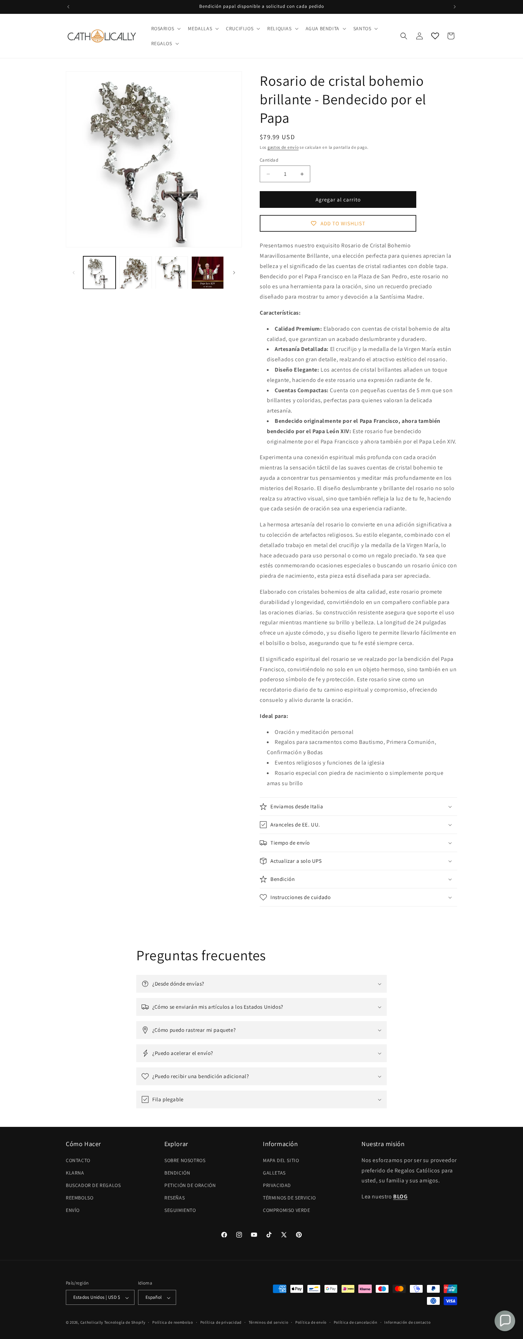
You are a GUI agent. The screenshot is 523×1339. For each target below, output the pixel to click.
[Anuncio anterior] (68, 7)
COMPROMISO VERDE (286, 1210)
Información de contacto (407, 1322)
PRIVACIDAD (277, 1185)
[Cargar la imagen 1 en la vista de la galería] (99, 272)
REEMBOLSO (79, 1197)
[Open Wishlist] (435, 36)
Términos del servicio (269, 1322)
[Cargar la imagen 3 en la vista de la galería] (171, 272)
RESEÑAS (174, 1197)
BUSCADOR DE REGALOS (93, 1185)
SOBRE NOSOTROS (184, 1160)
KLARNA (75, 1172)
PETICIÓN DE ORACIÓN (190, 1185)
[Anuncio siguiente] (455, 7)
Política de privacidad (221, 1322)
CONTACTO (78, 1160)
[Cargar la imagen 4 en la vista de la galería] (207, 272)
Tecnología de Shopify (125, 1322)
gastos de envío (283, 147)
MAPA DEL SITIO (281, 1160)
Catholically (91, 1322)
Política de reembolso (172, 1322)
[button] (165, 28)
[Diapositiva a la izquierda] (73, 272)
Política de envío (311, 1322)
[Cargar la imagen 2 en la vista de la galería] (135, 272)
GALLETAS (274, 1172)
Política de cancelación (355, 1322)
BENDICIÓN (177, 1172)
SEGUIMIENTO (180, 1210)
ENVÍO (73, 1210)
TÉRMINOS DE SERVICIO (289, 1197)
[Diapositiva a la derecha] (234, 272)
